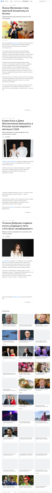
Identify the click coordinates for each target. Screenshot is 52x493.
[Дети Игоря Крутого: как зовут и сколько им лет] (42, 386)
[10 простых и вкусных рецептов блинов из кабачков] (26, 386)
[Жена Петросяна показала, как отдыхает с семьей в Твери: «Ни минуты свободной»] (26, 482)
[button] (18, 30)
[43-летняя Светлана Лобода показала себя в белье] (42, 482)
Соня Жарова (7, 136)
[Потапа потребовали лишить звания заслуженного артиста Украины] (9, 482)
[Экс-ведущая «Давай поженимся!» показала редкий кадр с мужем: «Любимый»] (9, 353)
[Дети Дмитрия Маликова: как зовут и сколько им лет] (42, 369)
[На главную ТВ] (3, 1)
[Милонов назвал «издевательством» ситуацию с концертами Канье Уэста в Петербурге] (42, 321)
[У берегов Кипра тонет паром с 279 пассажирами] (26, 402)
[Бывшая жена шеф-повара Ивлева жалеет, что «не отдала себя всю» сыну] (26, 353)
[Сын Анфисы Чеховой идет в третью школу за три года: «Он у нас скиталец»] (9, 466)
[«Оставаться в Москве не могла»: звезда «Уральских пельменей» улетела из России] (26, 434)
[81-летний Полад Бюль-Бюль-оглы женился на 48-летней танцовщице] (26, 337)
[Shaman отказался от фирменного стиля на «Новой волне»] (9, 418)
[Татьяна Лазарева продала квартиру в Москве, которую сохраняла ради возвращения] (42, 337)
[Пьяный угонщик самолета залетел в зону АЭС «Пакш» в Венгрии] (9, 337)
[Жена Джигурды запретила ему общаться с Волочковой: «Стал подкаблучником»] (9, 369)
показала (12, 207)
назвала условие (16, 296)
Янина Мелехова (15, 43)
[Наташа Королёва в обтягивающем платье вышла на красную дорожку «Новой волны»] (9, 386)
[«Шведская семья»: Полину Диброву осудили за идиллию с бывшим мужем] (42, 434)
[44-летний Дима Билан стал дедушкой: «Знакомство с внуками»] (9, 434)
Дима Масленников (12, 161)
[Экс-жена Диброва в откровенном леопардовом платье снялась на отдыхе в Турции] (26, 450)
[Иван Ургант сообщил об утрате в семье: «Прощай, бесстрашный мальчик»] (26, 321)
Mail (1, 492)
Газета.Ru (14, 5)
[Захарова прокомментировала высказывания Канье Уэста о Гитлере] (42, 450)
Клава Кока (4, 161)
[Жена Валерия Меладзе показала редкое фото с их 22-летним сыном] (9, 402)
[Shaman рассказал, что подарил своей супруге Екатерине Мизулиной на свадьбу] (42, 353)
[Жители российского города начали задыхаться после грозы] (42, 466)
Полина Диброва (6, 260)
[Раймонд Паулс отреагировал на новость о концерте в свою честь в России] (9, 321)
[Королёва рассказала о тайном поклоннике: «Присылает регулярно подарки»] (9, 450)
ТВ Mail (13, 220)
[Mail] (1, 1)
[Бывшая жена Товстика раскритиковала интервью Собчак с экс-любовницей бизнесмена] (42, 402)
